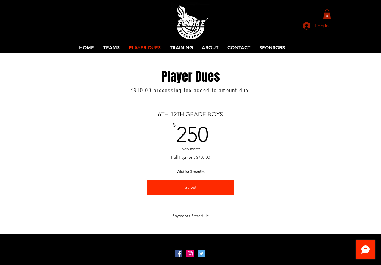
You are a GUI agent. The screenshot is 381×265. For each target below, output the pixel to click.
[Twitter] (201, 253)
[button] (327, 14)
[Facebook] (178, 253)
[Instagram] (190, 253)
